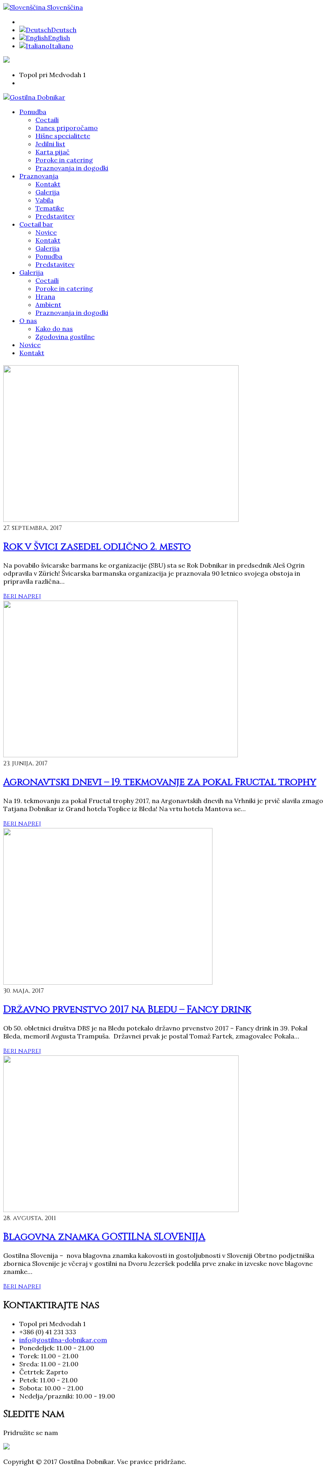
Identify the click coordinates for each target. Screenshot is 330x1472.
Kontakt (47, 184)
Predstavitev (54, 216)
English (59, 38)
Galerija (47, 192)
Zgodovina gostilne (65, 337)
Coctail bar (36, 224)
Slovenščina (64, 7)
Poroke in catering (64, 160)
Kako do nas (54, 329)
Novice (46, 232)
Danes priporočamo (66, 128)
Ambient (48, 305)
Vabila (44, 200)
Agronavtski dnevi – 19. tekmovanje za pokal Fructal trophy (159, 782)
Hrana (45, 296)
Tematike (49, 208)
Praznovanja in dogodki (71, 168)
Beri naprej (22, 596)
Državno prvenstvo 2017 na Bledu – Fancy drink (127, 1009)
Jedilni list (50, 144)
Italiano (61, 46)
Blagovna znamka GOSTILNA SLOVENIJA (104, 1237)
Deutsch (63, 30)
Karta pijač (52, 152)
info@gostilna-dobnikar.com (63, 1340)
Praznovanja (38, 176)
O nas (28, 321)
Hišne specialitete (62, 136)
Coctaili (47, 120)
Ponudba (32, 112)
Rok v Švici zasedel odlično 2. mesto (97, 546)
